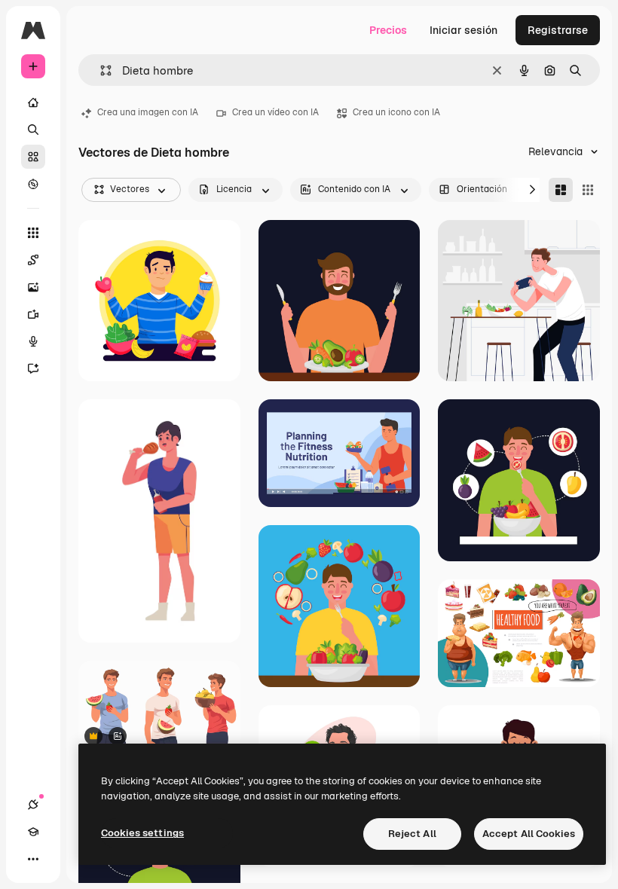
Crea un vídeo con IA (275, 112)
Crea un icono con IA (396, 112)
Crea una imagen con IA (147, 112)
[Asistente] (33, 368)
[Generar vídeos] (33, 314)
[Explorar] (33, 184)
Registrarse (558, 30)
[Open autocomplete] (100, 70)
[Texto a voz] (33, 341)
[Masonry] (561, 190)
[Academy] (33, 832)
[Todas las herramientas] (33, 233)
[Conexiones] (33, 805)
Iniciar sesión (463, 30)
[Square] (588, 190)
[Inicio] (33, 102)
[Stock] (33, 157)
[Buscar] (33, 130)
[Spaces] (33, 260)
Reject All (412, 833)
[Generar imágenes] (33, 287)
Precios (388, 30)
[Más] (33, 859)
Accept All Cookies (528, 833)
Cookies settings (142, 832)
